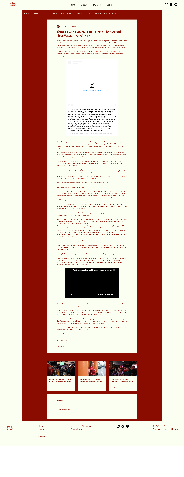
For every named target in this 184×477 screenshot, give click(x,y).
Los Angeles (54, 14)
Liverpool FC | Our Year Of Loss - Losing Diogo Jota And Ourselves (60, 380)
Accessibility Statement (81, 426)
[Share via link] (67, 340)
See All (135, 357)
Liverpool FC (36, 14)
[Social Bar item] (166, 4)
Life (45, 14)
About (89, 14)
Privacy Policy (77, 429)
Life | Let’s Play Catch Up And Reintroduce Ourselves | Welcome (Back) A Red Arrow (91, 380)
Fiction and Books (66, 14)
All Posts (26, 14)
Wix (176, 429)
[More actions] (126, 27)
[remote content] (92, 97)
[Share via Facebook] (57, 340)
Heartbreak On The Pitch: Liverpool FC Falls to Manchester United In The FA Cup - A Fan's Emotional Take (122, 380)
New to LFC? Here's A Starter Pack (105, 14)
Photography (80, 14)
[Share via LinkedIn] (62, 340)
